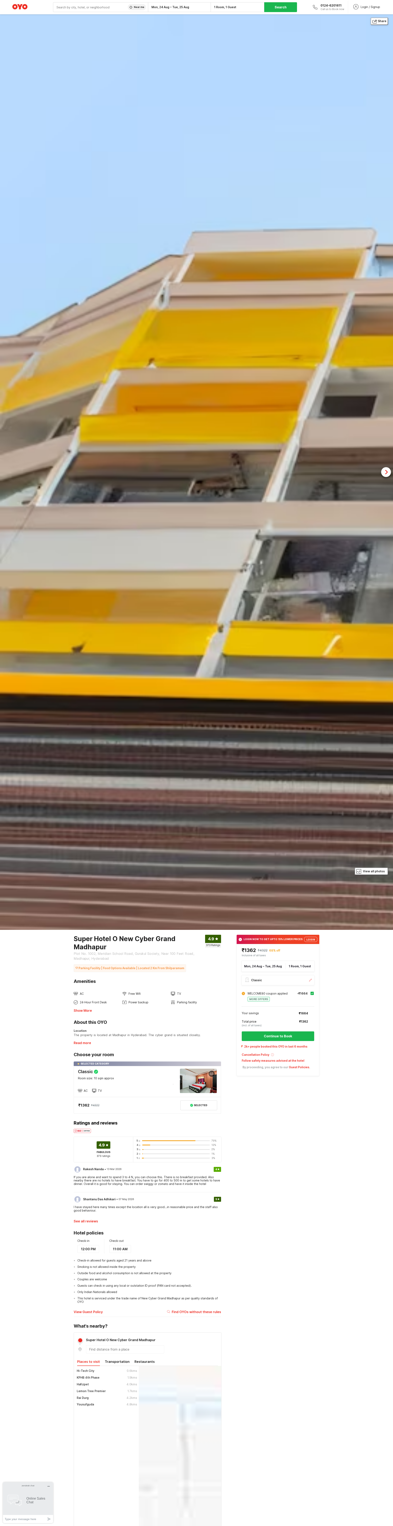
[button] (278, 1056)
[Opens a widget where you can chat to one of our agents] (28, 1503)
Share (382, 21)
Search (281, 7)
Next (386, 472)
